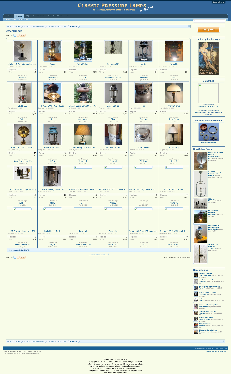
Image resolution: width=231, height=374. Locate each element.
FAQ (27, 16)
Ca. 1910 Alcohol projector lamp (22, 189)
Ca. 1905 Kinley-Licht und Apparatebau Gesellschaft (91, 148)
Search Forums (10, 19)
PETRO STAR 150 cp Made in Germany (116, 189)
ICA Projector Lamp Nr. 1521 (22, 231)
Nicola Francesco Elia (22, 161)
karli (100, 66)
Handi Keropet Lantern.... (208, 280)
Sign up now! (209, 30)
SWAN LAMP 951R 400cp (52, 106)
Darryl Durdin (213, 229)
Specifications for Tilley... (208, 292)
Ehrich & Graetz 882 (52, 148)
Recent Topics (200, 270)
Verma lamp (174, 148)
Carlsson (143, 119)
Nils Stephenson (205, 275)
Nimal (210, 201)
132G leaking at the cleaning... (209, 286)
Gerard (10, 66)
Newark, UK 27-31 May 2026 (208, 106)
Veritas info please (205, 273)
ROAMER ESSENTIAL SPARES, (83, 189)
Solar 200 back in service (207, 311)
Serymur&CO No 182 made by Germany (177, 231)
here (217, 110)
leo (69, 66)
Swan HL (174, 64)
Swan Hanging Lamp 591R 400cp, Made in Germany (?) (93, 106)
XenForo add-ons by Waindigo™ (15, 353)
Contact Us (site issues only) (204, 348)
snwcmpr (11, 233)
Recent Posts (23, 19)
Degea (52, 64)
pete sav (202, 300)
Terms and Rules (211, 351)
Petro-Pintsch (83, 64)
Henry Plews (42, 150)
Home (10, 16)
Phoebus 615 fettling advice (209, 305)
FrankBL (11, 108)
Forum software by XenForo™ (22, 351)
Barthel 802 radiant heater (22, 148)
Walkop (143, 161)
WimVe (22, 78)
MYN (52, 161)
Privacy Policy (222, 351)
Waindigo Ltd (35, 353)
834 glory (211, 199)
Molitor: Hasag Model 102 (52, 189)
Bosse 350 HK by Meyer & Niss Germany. (147, 189)
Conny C (162, 108)
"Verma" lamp (174, 106)
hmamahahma (133, 233)
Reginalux (113, 231)
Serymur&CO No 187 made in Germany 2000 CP (150, 231)
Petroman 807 (113, 64)
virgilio (52, 245)
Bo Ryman (11, 150)
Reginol (101, 150)
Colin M (131, 66)
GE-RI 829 (22, 106)
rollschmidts (163, 66)
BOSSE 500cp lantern (173, 189)
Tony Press (53, 78)
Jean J (174, 161)
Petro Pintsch (143, 148)
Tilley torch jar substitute (208, 330)
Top (225, 348)
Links (67, 16)
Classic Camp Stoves (55, 16)
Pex (143, 106)
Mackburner (83, 119)
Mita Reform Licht (113, 148)
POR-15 (201, 298)
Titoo (100, 108)
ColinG (113, 203)
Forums (19, 16)
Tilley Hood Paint (205, 324)
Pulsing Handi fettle (206, 317)
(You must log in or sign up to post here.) (177, 257)
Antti (130, 108)
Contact (198, 112)
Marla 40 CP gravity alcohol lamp (22, 64)
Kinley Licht (83, 231)
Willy (22, 119)
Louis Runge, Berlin (52, 231)
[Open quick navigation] (189, 26)
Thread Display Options (98, 254)
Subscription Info (38, 16)
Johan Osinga (42, 66)
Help (216, 348)
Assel (173, 78)
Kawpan (162, 150)
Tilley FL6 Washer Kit (208, 142)
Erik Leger (72, 233)
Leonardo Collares (113, 78)
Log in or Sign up (218, 2)
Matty (40, 191)
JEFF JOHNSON (22, 245)
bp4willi (83, 78)
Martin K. (174, 203)
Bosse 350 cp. (113, 106)
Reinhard (41, 108)
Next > (23, 35)
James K (83, 161)
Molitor (144, 64)
